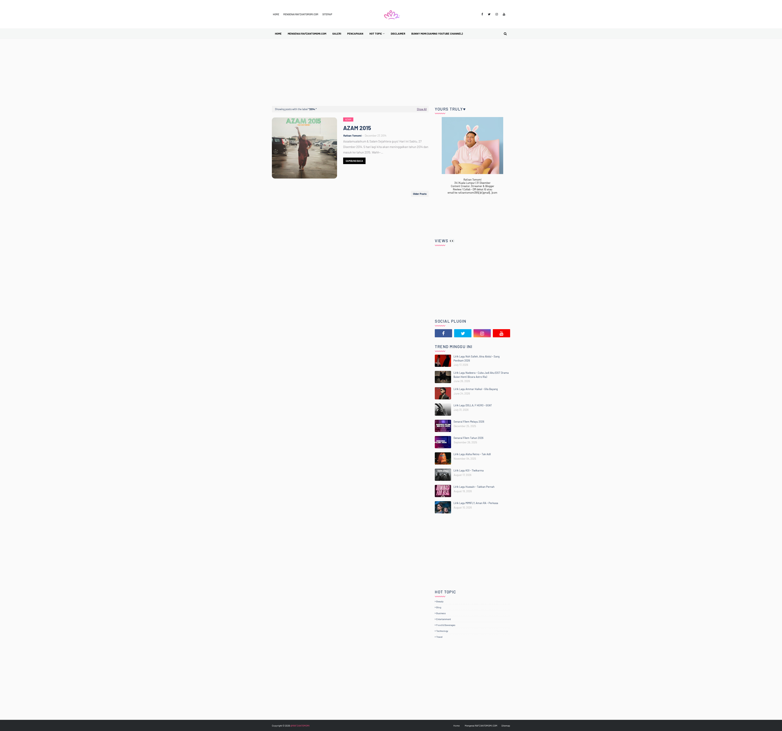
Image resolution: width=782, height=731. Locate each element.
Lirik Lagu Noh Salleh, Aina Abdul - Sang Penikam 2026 (477, 358)
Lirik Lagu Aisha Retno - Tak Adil (472, 454)
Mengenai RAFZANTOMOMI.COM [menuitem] (307, 33)
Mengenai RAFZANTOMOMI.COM (300, 14)
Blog (438, 607)
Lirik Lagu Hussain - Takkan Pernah (474, 486)
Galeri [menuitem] (336, 33)
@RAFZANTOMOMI (300, 725)
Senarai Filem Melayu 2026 (469, 421)
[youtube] (504, 14)
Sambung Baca (354, 160)
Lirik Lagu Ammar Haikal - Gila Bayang (476, 389)
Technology (442, 630)
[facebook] (482, 14)
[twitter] (489, 14)
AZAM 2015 (357, 127)
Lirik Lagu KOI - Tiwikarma (469, 470)
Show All (422, 109)
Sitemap (327, 14)
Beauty (440, 601)
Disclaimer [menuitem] (398, 33)
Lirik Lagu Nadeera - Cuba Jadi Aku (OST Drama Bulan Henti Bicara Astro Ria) (481, 374)
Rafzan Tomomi (352, 135)
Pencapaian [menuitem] (355, 33)
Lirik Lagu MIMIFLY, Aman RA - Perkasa (476, 503)
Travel (439, 636)
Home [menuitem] (278, 33)
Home (276, 14)
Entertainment (443, 619)
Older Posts (420, 193)
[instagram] (496, 14)
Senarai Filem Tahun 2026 (468, 437)
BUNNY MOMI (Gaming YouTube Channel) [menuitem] (437, 33)
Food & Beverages (445, 625)
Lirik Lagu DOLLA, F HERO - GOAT (473, 405)
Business (441, 613)
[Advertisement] (391, 69)
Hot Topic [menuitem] (375, 33)
